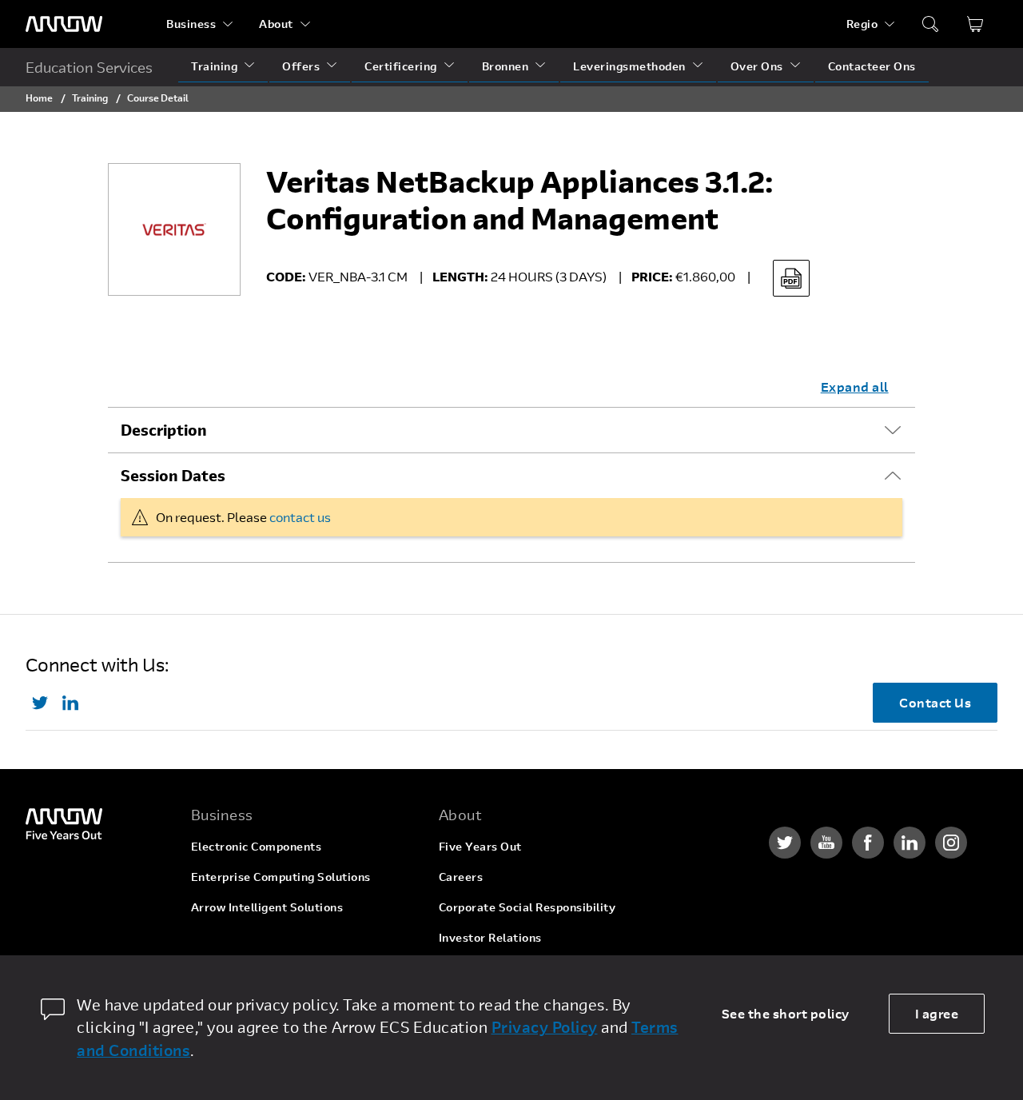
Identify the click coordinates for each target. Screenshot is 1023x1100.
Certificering (400, 66)
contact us (300, 516)
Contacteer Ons (872, 66)
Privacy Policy (545, 1027)
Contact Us (935, 702)
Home (39, 97)
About (276, 23)
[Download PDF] (791, 278)
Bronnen (505, 66)
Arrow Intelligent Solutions (267, 907)
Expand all (855, 386)
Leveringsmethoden (629, 66)
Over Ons (756, 66)
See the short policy (786, 1013)
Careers (461, 876)
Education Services (89, 67)
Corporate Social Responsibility (527, 907)
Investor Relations (490, 937)
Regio (862, 23)
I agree (937, 1013)
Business (191, 23)
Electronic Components (256, 846)
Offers (301, 66)
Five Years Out (480, 846)
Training (214, 66)
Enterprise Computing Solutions (281, 876)
